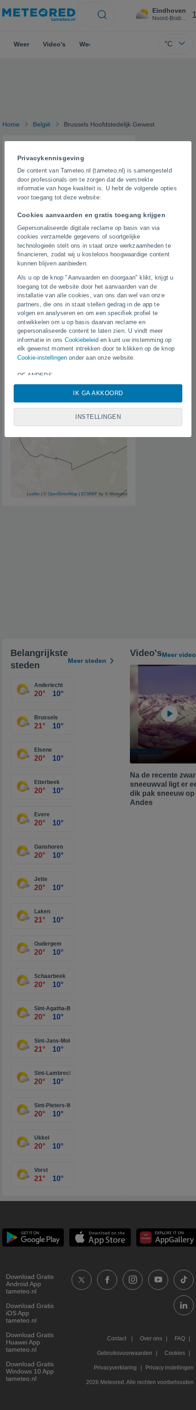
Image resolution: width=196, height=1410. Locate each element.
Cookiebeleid (81, 339)
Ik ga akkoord (98, 393)
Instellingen (98, 416)
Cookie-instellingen (42, 357)
